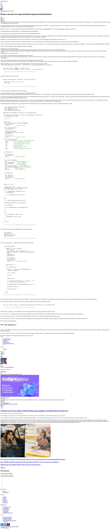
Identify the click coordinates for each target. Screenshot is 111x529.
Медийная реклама (7, 518)
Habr (7, 527)
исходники (13, 320)
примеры (61, 29)
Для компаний (6, 509)
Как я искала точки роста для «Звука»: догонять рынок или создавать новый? (69, 421)
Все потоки (5, 1)
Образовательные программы (9, 520)
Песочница (5, 502)
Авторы (5, 501)
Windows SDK (47, 29)
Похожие (10, 473)
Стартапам (5, 521)
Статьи (4, 496)
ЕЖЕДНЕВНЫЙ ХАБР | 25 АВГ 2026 (9, 404)
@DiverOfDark (10, 367)
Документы (5, 510)
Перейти (2, 401)
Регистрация (6, 492)
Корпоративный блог (7, 517)
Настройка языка (4, 526)
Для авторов (5, 508)
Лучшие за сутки (4, 473)
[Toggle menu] (1, 1)
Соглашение (5, 511)
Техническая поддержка (13, 526)
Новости (5, 498)
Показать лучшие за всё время (7, 476)
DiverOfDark (3, 11)
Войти (4, 491)
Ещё (4, 467)
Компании (5, 500)
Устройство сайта (7, 507)
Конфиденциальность (8, 512)
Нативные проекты (7, 519)
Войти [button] (2, 8)
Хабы (4, 499)
